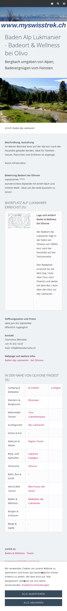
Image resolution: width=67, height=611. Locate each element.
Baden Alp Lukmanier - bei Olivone (24, 360)
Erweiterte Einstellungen (35, 585)
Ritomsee (33, 400)
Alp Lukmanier (36, 424)
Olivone (32, 466)
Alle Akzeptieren (33, 593)
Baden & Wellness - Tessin (19, 553)
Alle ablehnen (33, 602)
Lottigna (56, 387)
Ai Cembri (33, 387)
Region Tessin (36, 441)
